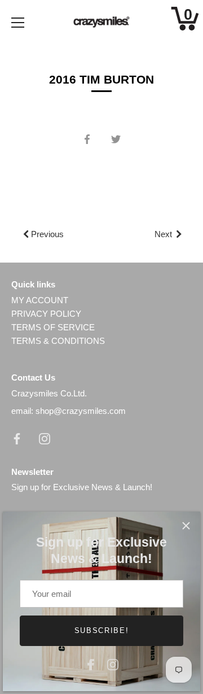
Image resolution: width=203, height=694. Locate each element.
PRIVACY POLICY (46, 313)
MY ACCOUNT (39, 300)
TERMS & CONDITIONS (58, 341)
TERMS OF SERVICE (53, 327)
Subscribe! (101, 630)
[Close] (186, 525)
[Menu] (18, 22)
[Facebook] (90, 663)
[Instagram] (112, 663)
